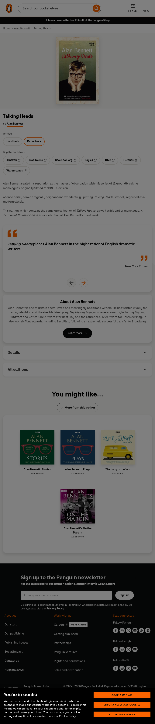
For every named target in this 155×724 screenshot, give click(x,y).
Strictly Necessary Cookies (122, 704)
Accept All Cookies (122, 714)
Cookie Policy (67, 716)
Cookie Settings (122, 695)
